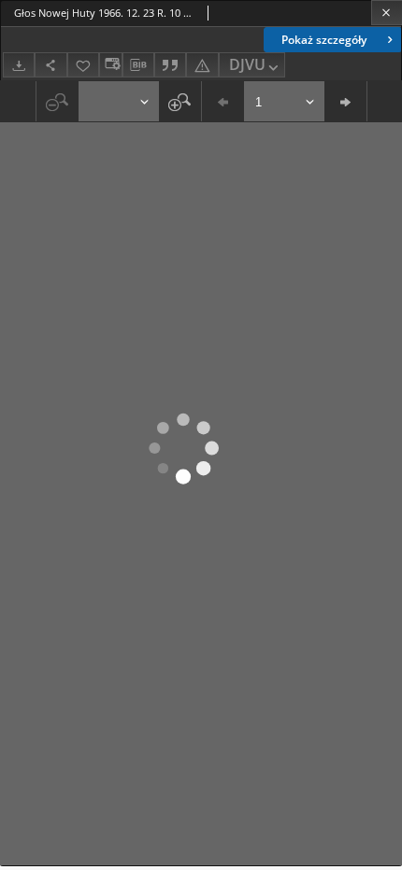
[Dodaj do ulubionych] (83, 64)
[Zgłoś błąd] (202, 64)
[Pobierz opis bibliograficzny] (138, 65)
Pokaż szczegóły (323, 40)
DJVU (247, 64)
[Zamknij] (386, 12)
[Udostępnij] (50, 64)
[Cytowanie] (170, 64)
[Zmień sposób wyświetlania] (110, 64)
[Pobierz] (19, 64)
